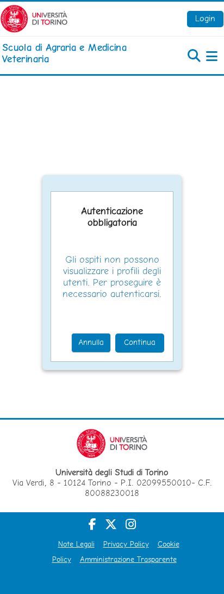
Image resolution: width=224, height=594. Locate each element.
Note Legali (76, 544)
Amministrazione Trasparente (128, 559)
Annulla (91, 342)
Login (205, 18)
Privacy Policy (126, 544)
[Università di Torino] (34, 18)
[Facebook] (92, 524)
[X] (111, 524)
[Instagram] (130, 524)
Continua (139, 342)
